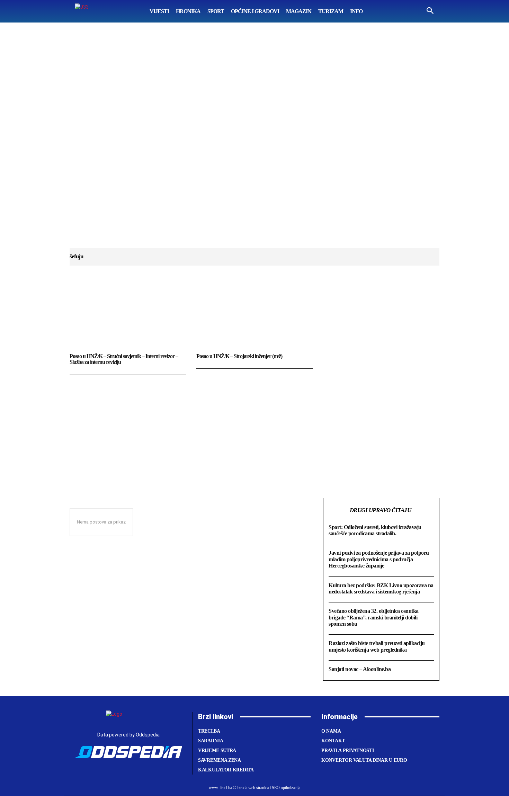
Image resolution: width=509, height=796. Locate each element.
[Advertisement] (254, 142)
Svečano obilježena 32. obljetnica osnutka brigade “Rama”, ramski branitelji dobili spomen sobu (374, 617)
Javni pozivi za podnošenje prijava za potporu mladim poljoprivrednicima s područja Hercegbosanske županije (379, 559)
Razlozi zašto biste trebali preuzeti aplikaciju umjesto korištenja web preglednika (377, 646)
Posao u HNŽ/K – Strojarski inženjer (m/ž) (239, 356)
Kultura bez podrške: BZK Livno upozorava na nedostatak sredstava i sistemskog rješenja (381, 588)
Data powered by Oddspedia (128, 734)
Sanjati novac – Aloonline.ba (360, 669)
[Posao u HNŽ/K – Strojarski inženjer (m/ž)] (254, 316)
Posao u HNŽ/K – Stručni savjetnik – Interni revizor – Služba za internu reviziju (124, 359)
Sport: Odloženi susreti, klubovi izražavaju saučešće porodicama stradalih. (375, 530)
